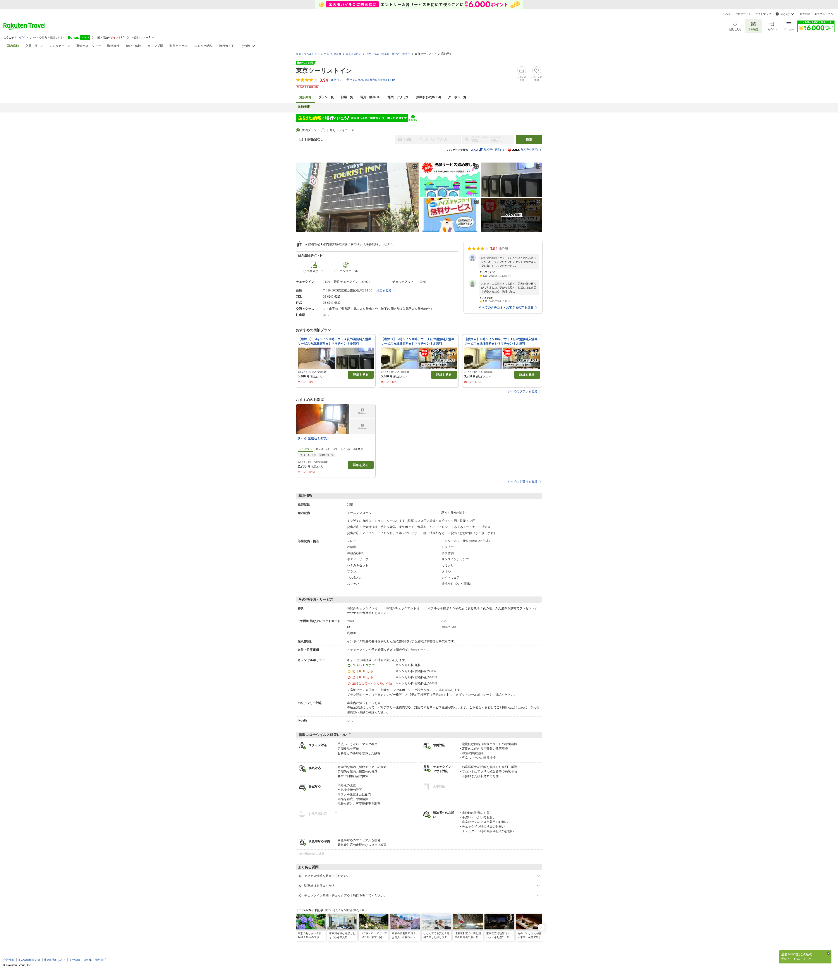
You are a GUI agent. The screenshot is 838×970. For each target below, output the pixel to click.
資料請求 (100, 959)
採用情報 (74, 959)
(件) (334, 80)
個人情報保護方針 (29, 959)
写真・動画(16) (370, 97)
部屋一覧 (347, 97)
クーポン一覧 (457, 97)
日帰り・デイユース (340, 130)
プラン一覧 (326, 97)
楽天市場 (805, 13)
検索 (529, 139)
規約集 (87, 959)
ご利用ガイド (743, 13)
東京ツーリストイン (324, 70)
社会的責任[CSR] (54, 959)
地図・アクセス (398, 97)
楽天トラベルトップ (307, 53)
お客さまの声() (428, 97)
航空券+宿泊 (492, 149)
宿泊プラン (309, 130)
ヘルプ (727, 13)
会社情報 (8, 959)
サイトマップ (763, 13)
